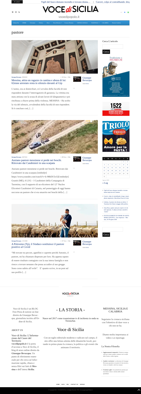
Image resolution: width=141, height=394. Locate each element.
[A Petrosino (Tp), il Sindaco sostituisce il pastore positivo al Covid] (55, 220)
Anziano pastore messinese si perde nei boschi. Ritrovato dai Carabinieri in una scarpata (37, 161)
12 (112, 167)
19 (112, 170)
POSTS (87, 83)
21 (119, 170)
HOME (58, 384)
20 (116, 170)
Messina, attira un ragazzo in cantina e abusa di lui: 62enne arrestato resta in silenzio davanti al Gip (39, 82)
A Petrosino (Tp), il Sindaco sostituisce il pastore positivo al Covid (38, 245)
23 (127, 170)
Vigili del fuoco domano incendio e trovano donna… (66, 2)
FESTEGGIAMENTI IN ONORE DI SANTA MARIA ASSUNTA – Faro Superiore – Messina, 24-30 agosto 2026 (116, 217)
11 (108, 167)
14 (119, 167)
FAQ (68, 384)
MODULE (82, 384)
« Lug (105, 183)
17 (104, 170)
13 (116, 167)
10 (104, 167)
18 (108, 170)
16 (127, 167)
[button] (13, 12)
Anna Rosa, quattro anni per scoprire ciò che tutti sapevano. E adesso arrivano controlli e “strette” (116, 209)
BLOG (63, 384)
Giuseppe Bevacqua (16, 77)
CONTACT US (74, 384)
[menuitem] (16, 22)
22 (123, 170)
